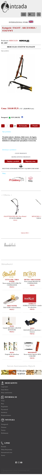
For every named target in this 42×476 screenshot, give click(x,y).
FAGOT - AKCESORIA (24, 28)
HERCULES (13, 41)
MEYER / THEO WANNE (32, 279)
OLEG (12, 326)
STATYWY (7, 30)
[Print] (21, 166)
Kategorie (6, 28)
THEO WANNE (12, 306)
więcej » (11, 287)
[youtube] (21, 462)
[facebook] (16, 462)
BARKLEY (32, 304)
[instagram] (18, 462)
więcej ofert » (25, 233)
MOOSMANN (32, 352)
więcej (15, 220)
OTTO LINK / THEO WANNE (12, 280)
